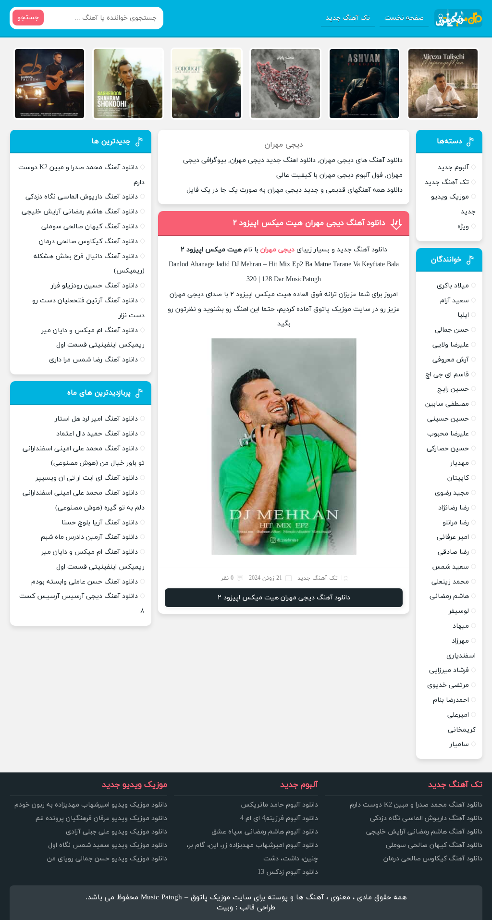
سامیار (459, 744)
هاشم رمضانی (449, 596)
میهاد (461, 626)
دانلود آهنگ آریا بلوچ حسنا (100, 522)
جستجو (28, 17)
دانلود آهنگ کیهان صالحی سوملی (89, 226)
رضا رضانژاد (453, 507)
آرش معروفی (450, 359)
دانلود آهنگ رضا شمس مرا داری (93, 359)
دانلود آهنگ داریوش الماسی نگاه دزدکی (81, 196)
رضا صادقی (453, 552)
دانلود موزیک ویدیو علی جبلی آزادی (116, 831)
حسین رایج (453, 389)
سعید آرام (454, 300)
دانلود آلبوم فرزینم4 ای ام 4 (279, 818)
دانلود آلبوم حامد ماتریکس (279, 804)
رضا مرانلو (456, 522)
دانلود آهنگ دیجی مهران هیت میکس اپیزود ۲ (309, 223)
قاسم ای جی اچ (447, 374)
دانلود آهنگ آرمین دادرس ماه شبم (89, 537)
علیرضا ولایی (450, 344)
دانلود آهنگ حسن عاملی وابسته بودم (84, 581)
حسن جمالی (452, 330)
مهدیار (459, 463)
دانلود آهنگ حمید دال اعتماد (97, 433)
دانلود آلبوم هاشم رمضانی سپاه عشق (264, 831)
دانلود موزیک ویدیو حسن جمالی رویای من (107, 858)
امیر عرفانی (453, 537)
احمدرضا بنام (451, 700)
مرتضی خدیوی (448, 685)
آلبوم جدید (453, 167)
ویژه (463, 226)
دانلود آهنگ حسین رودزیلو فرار (94, 285)
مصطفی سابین (447, 404)
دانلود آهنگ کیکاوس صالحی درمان (88, 241)
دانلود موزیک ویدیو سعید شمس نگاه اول (107, 845)
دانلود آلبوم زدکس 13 (288, 872)
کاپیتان (458, 478)
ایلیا (463, 315)
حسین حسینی (448, 418)
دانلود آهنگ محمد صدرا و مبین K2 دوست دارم (416, 804)
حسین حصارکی (448, 448)
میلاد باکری (453, 285)
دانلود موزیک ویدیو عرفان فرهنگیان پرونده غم (101, 818)
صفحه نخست (404, 18)
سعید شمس (450, 567)
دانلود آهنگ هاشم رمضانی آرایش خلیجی (80, 211)
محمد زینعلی (450, 581)
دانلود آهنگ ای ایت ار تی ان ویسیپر (87, 478)
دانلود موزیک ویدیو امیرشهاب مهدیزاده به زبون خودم (90, 804)
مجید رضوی (452, 492)
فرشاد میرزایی (449, 670)
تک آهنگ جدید (348, 18)
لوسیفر (459, 611)
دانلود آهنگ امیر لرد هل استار (96, 418)
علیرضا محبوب (448, 433)
